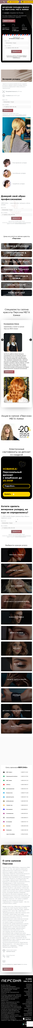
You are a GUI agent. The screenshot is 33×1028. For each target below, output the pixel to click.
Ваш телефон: (8, 45)
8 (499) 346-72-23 (19, 54)
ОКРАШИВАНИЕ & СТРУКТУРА (16, 254)
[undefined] (3, 134)
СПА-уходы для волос (16, 262)
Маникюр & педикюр (16, 269)
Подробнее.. (9, 486)
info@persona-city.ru (16, 1020)
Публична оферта (27, 1003)
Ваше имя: (7, 40)
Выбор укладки (9, 20)
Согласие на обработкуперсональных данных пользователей (28, 1008)
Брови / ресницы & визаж (16, 277)
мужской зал (16, 293)
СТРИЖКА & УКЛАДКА (16, 246)
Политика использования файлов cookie (28, 1014)
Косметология (16, 285)
